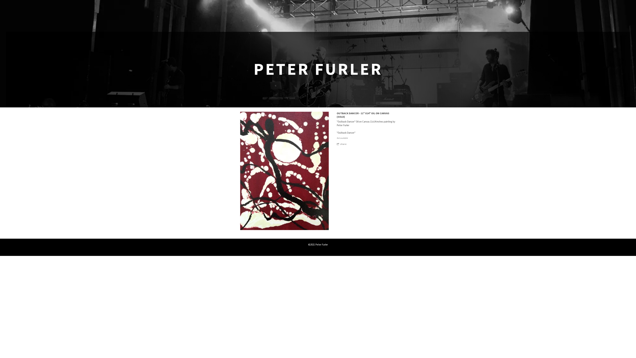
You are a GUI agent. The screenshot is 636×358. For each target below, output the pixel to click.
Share (343, 144)
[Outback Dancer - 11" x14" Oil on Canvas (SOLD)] (284, 171)
